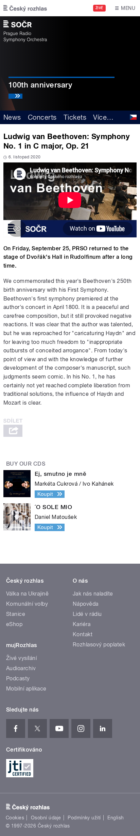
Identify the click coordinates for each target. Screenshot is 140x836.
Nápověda (86, 604)
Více (103, 117)
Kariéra (81, 624)
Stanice (15, 614)
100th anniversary (40, 84)
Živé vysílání (21, 658)
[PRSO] (25, 31)
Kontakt (82, 634)
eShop (14, 624)
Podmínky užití (84, 817)
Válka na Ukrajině (27, 593)
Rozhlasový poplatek (99, 644)
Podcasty (18, 678)
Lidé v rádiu (87, 614)
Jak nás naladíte (93, 593)
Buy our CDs (25, 464)
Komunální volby (27, 604)
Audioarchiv (21, 668)
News (12, 117)
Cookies (15, 817)
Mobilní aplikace (26, 688)
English (115, 817)
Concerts (42, 117)
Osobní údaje (46, 817)
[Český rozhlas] (25, 8)
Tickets (75, 117)
